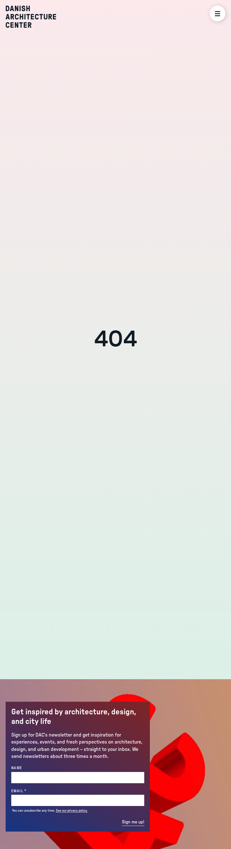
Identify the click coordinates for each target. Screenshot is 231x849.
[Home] (31, 17)
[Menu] (217, 13)
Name (16, 768)
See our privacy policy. (72, 810)
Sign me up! (133, 822)
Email (30, 791)
